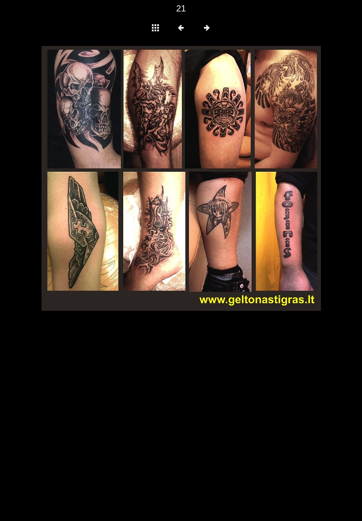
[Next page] (237, 178)
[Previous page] (97, 178)
